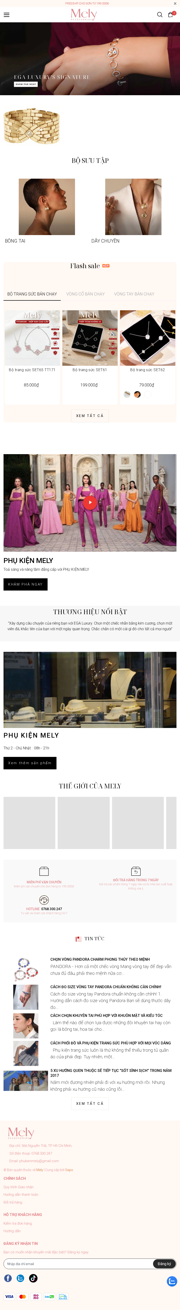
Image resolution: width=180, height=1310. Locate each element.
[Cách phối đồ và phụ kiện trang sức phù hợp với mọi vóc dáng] (26, 1053)
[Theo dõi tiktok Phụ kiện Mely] (33, 1278)
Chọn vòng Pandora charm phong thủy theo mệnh (100, 959)
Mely (39, 1170)
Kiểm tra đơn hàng (18, 1223)
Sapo (69, 1170)
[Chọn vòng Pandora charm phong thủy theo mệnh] (26, 969)
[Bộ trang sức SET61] (90, 338)
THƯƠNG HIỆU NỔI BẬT (90, 611)
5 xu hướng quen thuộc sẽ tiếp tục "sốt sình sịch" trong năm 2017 (111, 1073)
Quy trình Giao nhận (19, 1187)
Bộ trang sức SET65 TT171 (32, 370)
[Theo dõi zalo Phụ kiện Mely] (20, 1278)
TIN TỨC (94, 938)
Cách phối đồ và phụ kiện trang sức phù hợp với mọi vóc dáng (110, 1043)
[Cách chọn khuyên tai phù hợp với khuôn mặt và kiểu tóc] (26, 1026)
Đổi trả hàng (13, 1202)
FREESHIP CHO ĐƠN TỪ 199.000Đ (87, 3)
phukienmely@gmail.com (39, 1161)
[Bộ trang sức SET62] (147, 338)
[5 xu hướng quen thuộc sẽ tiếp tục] (26, 1081)
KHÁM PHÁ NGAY (25, 584)
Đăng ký (164, 1264)
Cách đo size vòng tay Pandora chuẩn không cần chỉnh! (105, 987)
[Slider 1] (90, 58)
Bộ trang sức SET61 (90, 370)
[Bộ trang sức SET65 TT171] (32, 338)
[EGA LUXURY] (32, 126)
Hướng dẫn (12, 1231)
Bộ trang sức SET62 (147, 370)
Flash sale (85, 265)
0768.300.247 (51, 909)
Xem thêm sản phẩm (30, 763)
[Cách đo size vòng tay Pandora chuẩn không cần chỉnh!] (26, 997)
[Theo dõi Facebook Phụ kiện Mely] (8, 1278)
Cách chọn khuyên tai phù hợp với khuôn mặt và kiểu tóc (106, 1015)
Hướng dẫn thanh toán (21, 1194)
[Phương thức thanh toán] (36, 1297)
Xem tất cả (90, 416)
